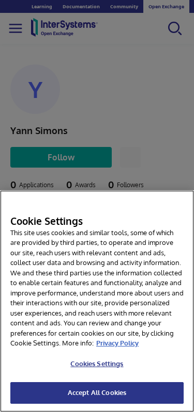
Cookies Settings (96, 363)
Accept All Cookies (97, 392)
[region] (97, 301)
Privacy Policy (117, 343)
